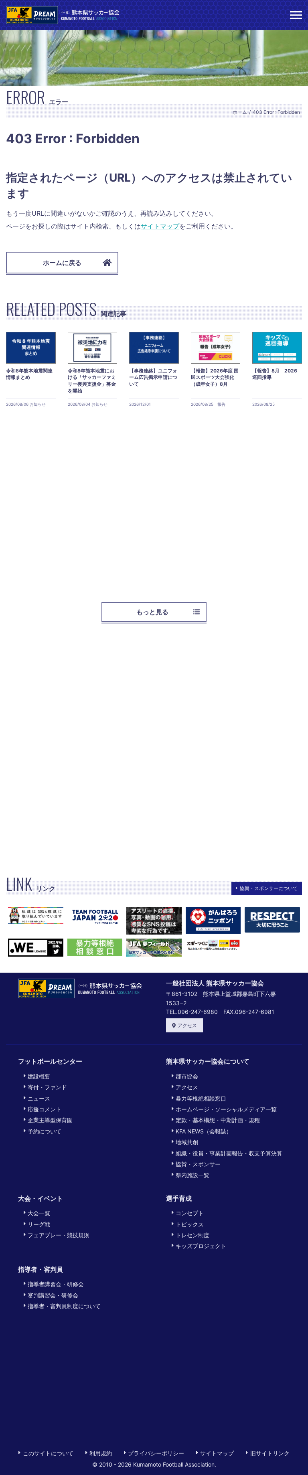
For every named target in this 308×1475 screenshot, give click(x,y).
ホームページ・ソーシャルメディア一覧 (226, 1109)
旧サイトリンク (269, 1453)
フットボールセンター (50, 1061)
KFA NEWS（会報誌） (204, 1131)
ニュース (39, 1098)
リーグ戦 (39, 1224)
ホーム (240, 112)
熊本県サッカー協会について (207, 1061)
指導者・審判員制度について (64, 1306)
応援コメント (44, 1109)
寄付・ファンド (47, 1087)
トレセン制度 (192, 1235)
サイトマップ (160, 226)
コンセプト (190, 1213)
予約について (44, 1131)
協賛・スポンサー (198, 1164)
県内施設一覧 (192, 1175)
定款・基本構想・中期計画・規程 (218, 1120)
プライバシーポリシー (156, 1453)
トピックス (190, 1224)
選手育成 (179, 1198)
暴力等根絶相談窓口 (201, 1098)
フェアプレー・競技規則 (58, 1235)
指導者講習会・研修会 (56, 1284)
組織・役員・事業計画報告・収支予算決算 (229, 1153)
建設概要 (39, 1076)
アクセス (187, 1025)
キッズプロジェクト (201, 1245)
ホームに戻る (62, 263)
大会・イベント (40, 1198)
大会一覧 (39, 1213)
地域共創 (187, 1142)
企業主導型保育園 (50, 1120)
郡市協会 (187, 1076)
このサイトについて (48, 1453)
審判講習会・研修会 (53, 1295)
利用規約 (100, 1453)
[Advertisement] (154, 501)
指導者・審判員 (40, 1269)
